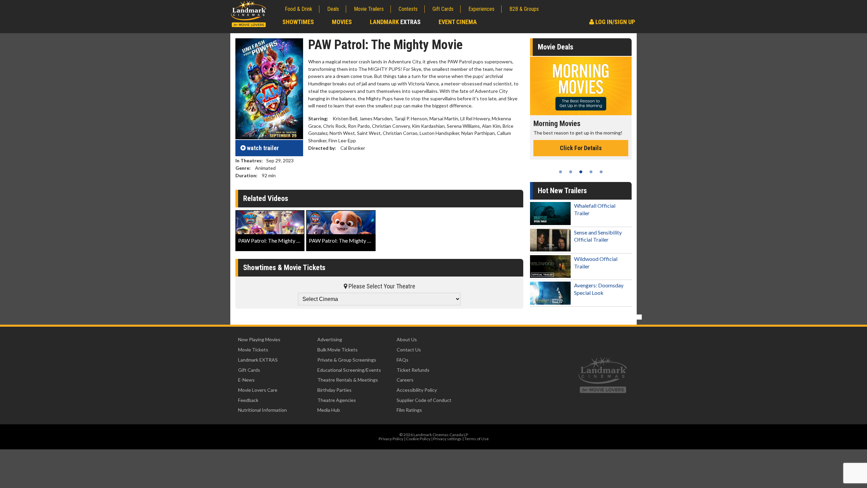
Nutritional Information (262, 410)
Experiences (481, 9)
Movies (342, 21)
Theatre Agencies (336, 400)
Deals (333, 9)
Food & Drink (298, 9)
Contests (408, 9)
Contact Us (409, 349)
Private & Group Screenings (346, 360)
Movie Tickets (253, 349)
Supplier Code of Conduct (424, 400)
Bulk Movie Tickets (337, 349)
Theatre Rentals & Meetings (347, 380)
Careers (405, 380)
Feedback (248, 400)
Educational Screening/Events (349, 370)
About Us (407, 339)
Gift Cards (442, 9)
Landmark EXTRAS (258, 360)
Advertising (329, 339)
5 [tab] (601, 171)
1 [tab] (560, 171)
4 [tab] (591, 171)
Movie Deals (555, 47)
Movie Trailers (369, 9)
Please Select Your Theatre (381, 286)
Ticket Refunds (413, 370)
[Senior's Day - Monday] (583, 86)
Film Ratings (409, 410)
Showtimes (298, 21)
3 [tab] (580, 171)
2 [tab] (570, 171)
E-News (246, 380)
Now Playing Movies (259, 339)
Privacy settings (447, 438)
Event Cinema (458, 21)
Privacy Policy (391, 438)
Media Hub (328, 410)
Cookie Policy (418, 438)
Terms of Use (476, 438)
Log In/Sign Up (614, 21)
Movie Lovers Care (257, 390)
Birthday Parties (334, 390)
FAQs (402, 360)
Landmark (395, 21)
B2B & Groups (524, 9)
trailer (263, 147)
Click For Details (583, 155)
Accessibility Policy (417, 390)
